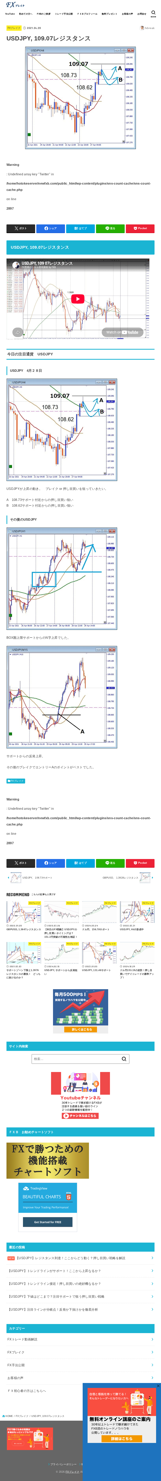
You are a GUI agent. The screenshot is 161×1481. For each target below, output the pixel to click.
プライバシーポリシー (63, 1464)
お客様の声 (127, 14)
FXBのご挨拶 (43, 14)
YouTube (10, 14)
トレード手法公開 (64, 14)
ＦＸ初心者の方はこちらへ (26, 1390)
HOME (9, 1416)
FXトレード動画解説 (22, 1339)
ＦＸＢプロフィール (87, 14)
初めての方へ (25, 14)
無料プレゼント (109, 14)
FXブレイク (14, 28)
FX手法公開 (16, 1365)
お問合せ (141, 14)
